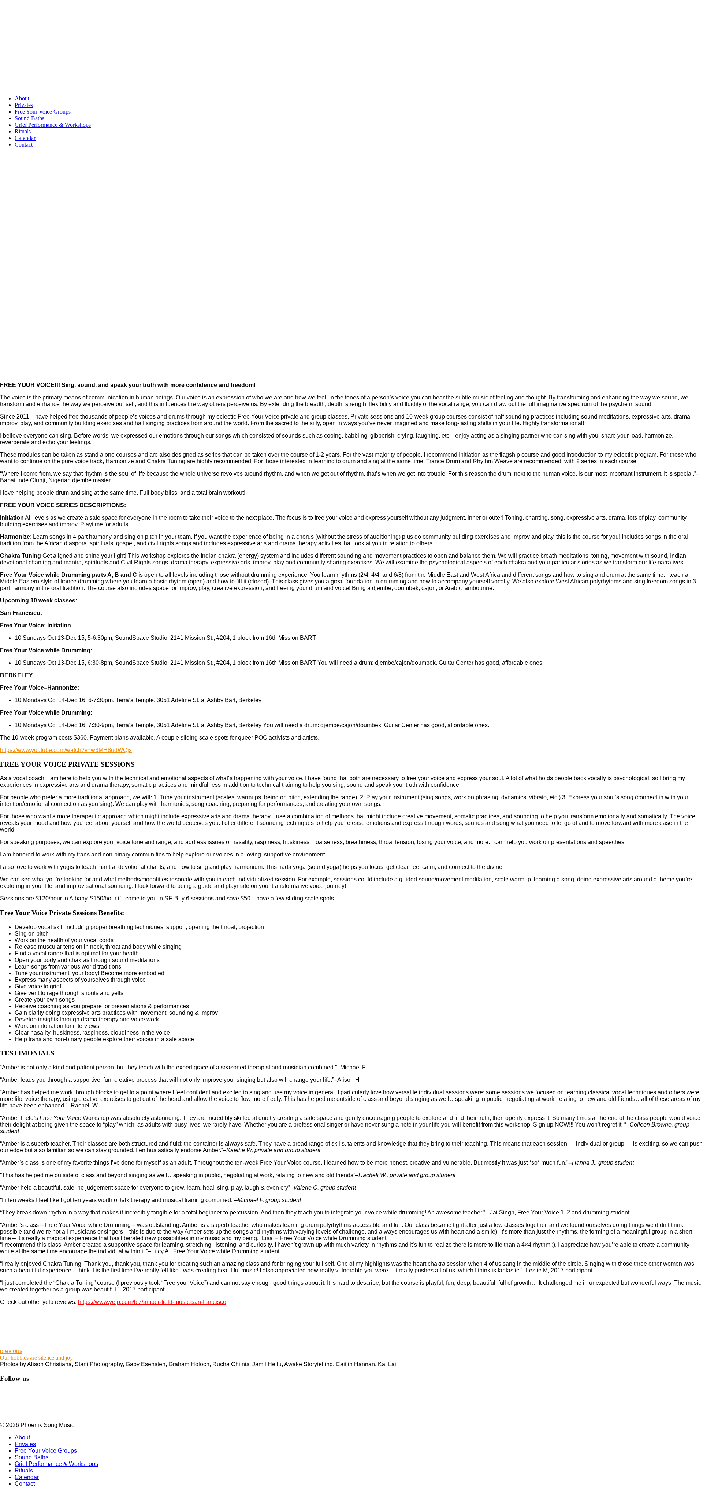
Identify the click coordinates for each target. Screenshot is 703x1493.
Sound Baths (29, 118)
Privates (24, 105)
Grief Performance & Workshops (53, 125)
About (22, 98)
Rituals (23, 131)
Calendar (25, 138)
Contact (24, 144)
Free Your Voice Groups (43, 111)
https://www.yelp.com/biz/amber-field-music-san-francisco (152, 1302)
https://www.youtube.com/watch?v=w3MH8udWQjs (66, 750)
